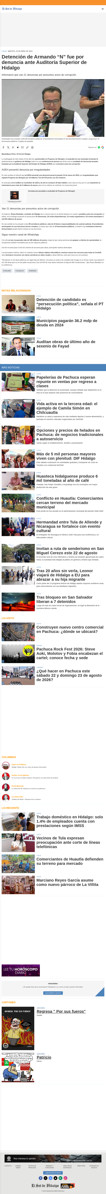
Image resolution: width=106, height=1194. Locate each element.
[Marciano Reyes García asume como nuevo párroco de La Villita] (18, 885)
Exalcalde (7, 271)
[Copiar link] (27, 147)
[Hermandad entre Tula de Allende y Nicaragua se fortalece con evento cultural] (18, 529)
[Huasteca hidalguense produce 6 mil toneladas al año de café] (18, 481)
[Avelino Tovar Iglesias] (6, 776)
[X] (8, 147)
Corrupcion (20, 271)
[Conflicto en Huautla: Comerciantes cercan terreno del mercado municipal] (18, 504)
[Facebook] (3, 147)
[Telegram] (17, 147)
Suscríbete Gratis (53, 993)
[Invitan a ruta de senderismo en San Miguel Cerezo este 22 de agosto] (18, 554)
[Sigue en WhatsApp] (99, 147)
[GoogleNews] (50, 1178)
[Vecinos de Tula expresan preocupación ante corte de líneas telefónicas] (18, 842)
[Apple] (55, 1178)
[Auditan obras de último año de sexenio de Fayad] (18, 346)
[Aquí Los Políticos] (6, 765)
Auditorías (32, 271)
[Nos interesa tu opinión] (53, 1158)
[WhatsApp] (13, 147)
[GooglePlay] (60, 1178)
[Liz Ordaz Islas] (6, 798)
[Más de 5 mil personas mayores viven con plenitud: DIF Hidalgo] (18, 459)
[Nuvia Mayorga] (6, 787)
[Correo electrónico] (22, 147)
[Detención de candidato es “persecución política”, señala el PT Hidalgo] (18, 304)
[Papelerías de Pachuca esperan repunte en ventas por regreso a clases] (18, 385)
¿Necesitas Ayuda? (53, 1173)
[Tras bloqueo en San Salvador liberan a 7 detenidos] (18, 602)
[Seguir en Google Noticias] (102, 147)
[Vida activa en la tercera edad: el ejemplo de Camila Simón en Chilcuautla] (18, 411)
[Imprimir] (32, 147)
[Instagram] (65, 1178)
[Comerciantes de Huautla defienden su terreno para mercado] (18, 863)
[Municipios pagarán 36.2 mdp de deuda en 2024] (18, 325)
